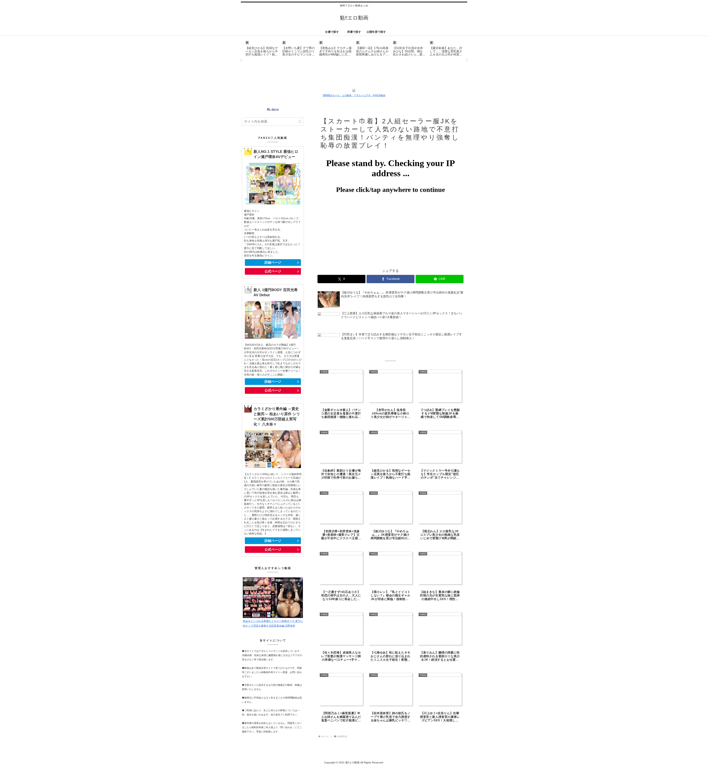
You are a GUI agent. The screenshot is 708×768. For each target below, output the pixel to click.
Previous (241, 60)
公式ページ (273, 271)
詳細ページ (273, 262)
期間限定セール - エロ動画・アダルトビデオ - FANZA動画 (354, 95)
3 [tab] (359, 86)
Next (467, 60)
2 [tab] (354, 86)
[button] (300, 121)
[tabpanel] (261, 59)
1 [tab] (348, 86)
